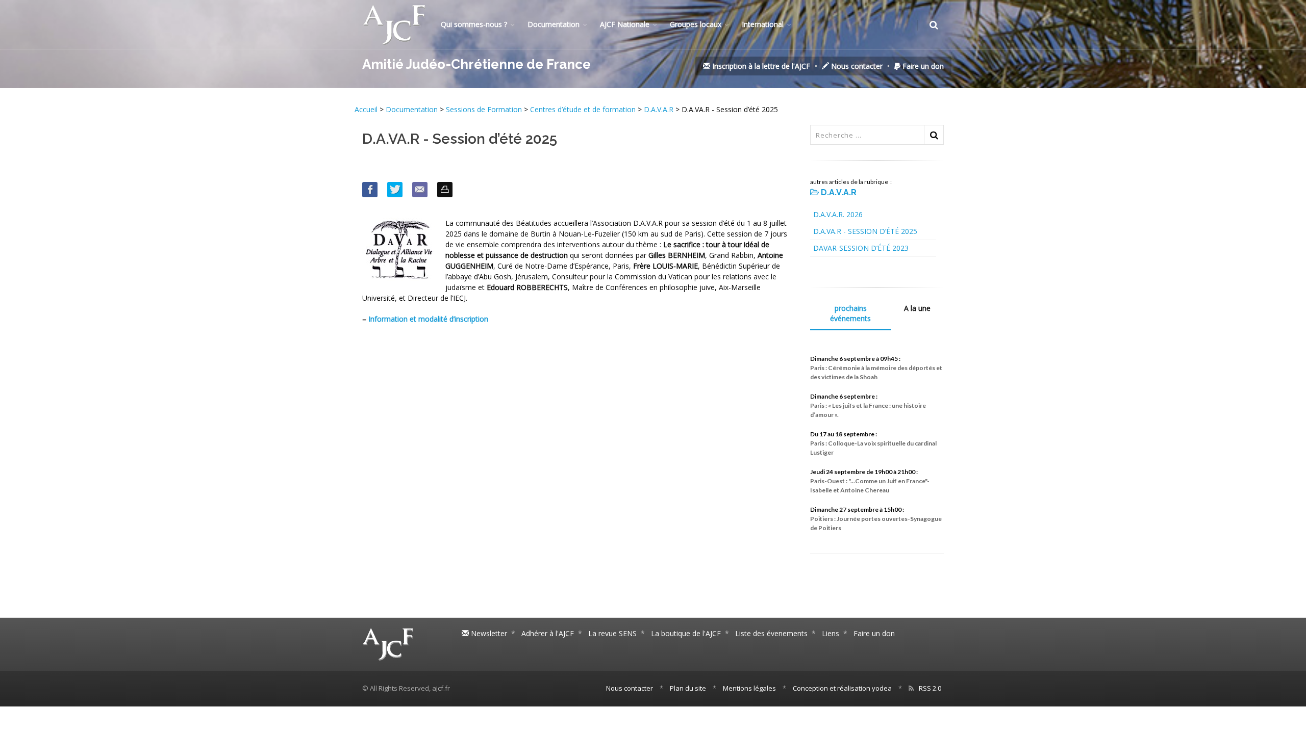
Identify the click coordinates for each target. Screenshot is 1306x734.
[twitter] (395, 189)
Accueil (367, 109)
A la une (917, 308)
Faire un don (922, 66)
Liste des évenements (771, 633)
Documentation (554, 24)
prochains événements (850, 313)
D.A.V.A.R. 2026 (838, 214)
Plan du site (688, 688)
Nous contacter (856, 66)
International (763, 24)
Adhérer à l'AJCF (547, 633)
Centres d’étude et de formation (583, 109)
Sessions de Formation (484, 109)
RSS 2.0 (930, 688)
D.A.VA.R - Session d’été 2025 (865, 231)
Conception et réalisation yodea (842, 688)
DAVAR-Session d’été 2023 (861, 248)
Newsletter (488, 633)
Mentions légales (749, 688)
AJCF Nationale (624, 24)
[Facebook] (370, 189)
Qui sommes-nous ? (474, 24)
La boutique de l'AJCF (686, 633)
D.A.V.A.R (658, 109)
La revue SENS (612, 633)
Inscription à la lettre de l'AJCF (760, 66)
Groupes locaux (695, 24)
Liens (830, 633)
